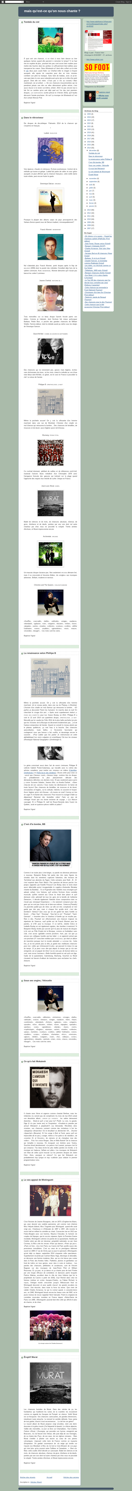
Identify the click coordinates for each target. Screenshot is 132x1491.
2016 (89, 142)
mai (90, 194)
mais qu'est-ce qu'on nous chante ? (52, 11)
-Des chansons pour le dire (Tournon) (98, 302)
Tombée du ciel (31, 22)
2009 (89, 222)
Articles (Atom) (36, 1482)
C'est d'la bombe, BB (34, 824)
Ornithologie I (29, 773)
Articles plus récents (27, 1477)
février (91, 203)
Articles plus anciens (71, 1477)
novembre (93, 178)
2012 (89, 213)
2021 (89, 126)
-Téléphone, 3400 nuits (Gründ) (96, 270)
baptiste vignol (104, 92)
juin (90, 191)
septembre (93, 182)
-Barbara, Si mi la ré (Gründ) (94, 258)
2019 (89, 132)
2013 (89, 210)
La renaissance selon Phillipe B (40, 653)
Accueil (49, 1477)
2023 (89, 120)
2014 (89, 148)
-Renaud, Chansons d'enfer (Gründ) (97, 273)
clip (27, 71)
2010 (89, 219)
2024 (89, 117)
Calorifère (73, 770)
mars (91, 200)
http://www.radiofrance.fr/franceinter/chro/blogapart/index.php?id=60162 (99, 24)
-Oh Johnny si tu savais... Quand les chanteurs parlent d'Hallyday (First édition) (98, 238)
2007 (89, 228)
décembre (93, 150)
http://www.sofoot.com (94, 59)
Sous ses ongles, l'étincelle (38, 980)
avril (91, 197)
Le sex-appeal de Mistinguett (38, 1180)
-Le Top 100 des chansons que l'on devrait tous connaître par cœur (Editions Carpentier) (97, 282)
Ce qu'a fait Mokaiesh (35, 1061)
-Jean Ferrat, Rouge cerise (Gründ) (97, 244)
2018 (89, 136)
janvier (91, 206)
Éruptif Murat (31, 1357)
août (91, 185)
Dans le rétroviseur (33, 117)
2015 (89, 145)
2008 (89, 225)
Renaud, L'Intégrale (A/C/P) (95, 246)
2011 (89, 216)
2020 (89, 129)
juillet (91, 188)
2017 (89, 139)
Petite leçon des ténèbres (46, 773)
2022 (89, 123)
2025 (89, 114)
